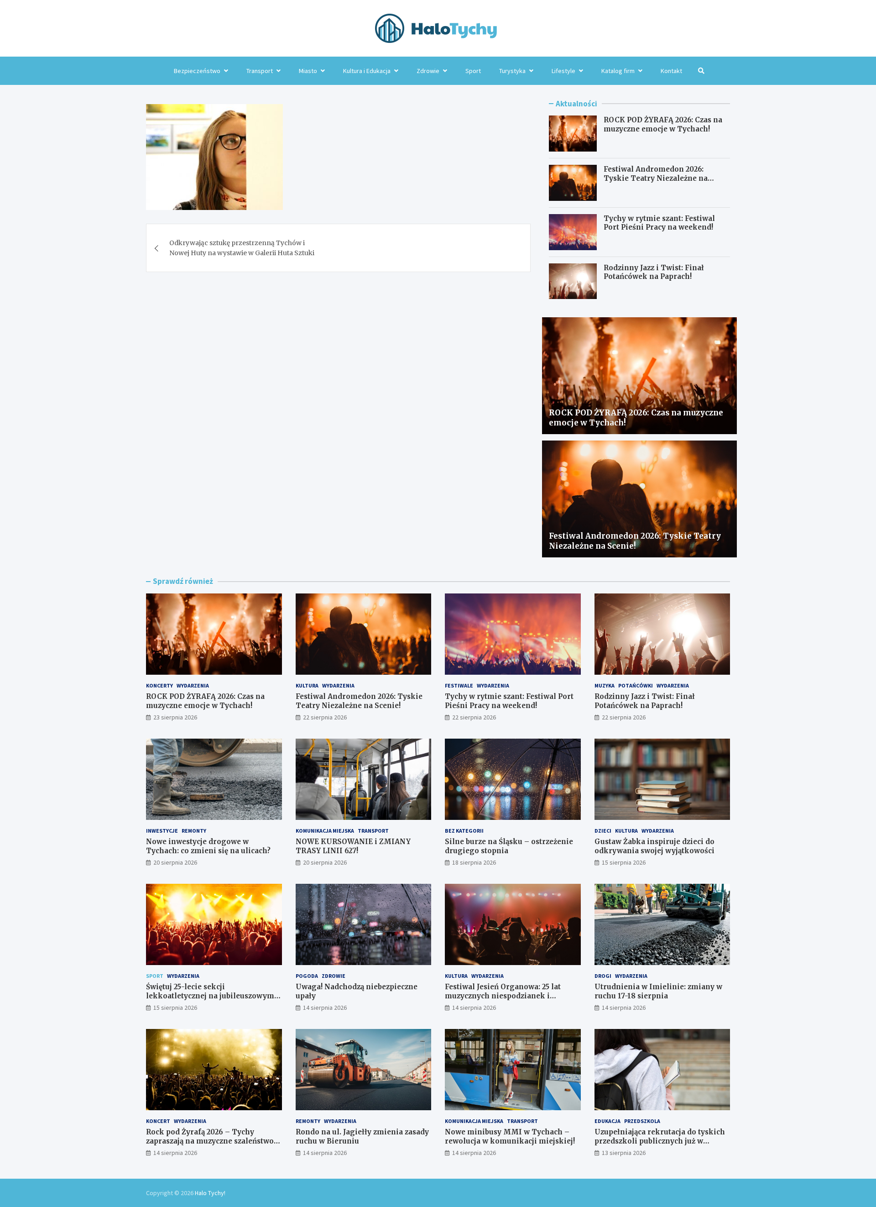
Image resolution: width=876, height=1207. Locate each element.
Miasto (308, 71)
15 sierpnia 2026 (624, 862)
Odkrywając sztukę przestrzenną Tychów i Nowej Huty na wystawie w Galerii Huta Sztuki (241, 248)
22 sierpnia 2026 (325, 717)
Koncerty (159, 685)
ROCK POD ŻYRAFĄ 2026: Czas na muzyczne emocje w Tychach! (663, 124)
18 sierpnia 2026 (474, 862)
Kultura (307, 685)
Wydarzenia (193, 685)
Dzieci (602, 830)
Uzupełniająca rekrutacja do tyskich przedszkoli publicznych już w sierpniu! (659, 1141)
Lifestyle (563, 71)
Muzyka (604, 685)
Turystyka (512, 71)
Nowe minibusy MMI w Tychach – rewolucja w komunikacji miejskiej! (510, 1136)
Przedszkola (642, 1121)
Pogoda (307, 975)
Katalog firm (618, 71)
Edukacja (607, 1121)
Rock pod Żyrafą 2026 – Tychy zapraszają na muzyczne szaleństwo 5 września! (212, 1141)
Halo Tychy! (210, 1193)
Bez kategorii (464, 830)
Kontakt (671, 71)
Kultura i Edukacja (367, 71)
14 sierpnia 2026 (325, 1007)
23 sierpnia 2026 (175, 717)
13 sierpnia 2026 (624, 1153)
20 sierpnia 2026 (175, 862)
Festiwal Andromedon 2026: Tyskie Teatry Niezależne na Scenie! (656, 178)
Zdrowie (428, 71)
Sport (473, 71)
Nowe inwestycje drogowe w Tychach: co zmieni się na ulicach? (208, 846)
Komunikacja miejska (325, 830)
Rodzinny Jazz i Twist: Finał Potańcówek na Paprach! (654, 272)
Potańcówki (635, 685)
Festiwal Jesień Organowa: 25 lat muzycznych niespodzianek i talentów (503, 995)
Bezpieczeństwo (197, 71)
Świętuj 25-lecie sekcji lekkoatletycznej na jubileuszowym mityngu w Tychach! (210, 995)
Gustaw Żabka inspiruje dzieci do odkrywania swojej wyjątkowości (654, 846)
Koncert (158, 1121)
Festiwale (459, 685)
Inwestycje (162, 830)
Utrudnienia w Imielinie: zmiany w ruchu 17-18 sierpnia (658, 991)
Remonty (194, 830)
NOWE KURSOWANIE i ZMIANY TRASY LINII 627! (353, 846)
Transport (259, 71)
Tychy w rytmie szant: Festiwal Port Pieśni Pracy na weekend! (659, 223)
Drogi (602, 975)
